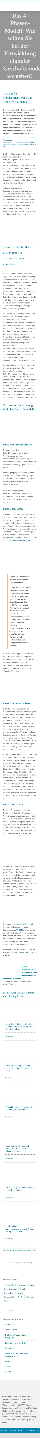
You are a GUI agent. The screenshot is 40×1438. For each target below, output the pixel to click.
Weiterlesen (9, 1036)
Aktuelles (22, 1285)
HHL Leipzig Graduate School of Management (16, 1336)
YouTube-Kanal (30, 952)
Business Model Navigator (20, 540)
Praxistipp (20, 1293)
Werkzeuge (30, 1297)
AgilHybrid (8, 1325)
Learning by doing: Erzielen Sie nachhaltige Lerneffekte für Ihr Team (19, 1068)
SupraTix (7, 1361)
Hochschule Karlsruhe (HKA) (15, 1343)
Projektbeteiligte (9, 1297)
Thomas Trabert (7, 142)
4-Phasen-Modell (12, 1250)
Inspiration (31, 1285)
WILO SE (8, 1372)
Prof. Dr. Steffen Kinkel (24, 924)
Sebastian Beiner (22, 142)
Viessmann (8, 1366)
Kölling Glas (9, 1348)
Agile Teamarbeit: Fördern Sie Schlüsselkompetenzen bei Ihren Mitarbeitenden (19, 1026)
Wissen (33, 1250)
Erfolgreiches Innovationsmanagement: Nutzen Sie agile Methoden (19, 1229)
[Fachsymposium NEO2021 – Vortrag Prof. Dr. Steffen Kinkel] (20, 902)
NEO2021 (20, 930)
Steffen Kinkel (17, 144)
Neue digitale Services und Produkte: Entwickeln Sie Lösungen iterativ (17, 1148)
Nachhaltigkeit (9, 1293)
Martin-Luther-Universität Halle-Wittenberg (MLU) (16, 1354)
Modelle (22, 1289)
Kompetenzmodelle (24, 1250)
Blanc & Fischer (10, 1330)
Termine (20, 1297)
